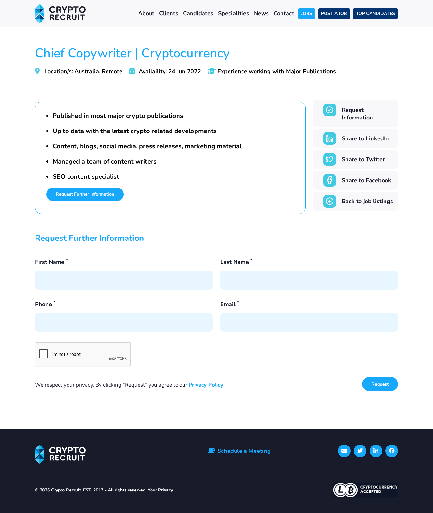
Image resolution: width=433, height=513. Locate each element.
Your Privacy (160, 490)
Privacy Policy (206, 384)
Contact (284, 13)
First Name (51, 262)
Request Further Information (85, 194)
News (261, 13)
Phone (45, 304)
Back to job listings (367, 201)
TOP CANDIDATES (375, 13)
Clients (168, 13)
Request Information (357, 113)
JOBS (306, 13)
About (146, 13)
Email (229, 304)
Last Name (236, 262)
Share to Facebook (366, 180)
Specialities (233, 13)
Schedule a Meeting (244, 451)
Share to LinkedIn (365, 138)
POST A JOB (334, 13)
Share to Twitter (363, 159)
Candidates (198, 13)
